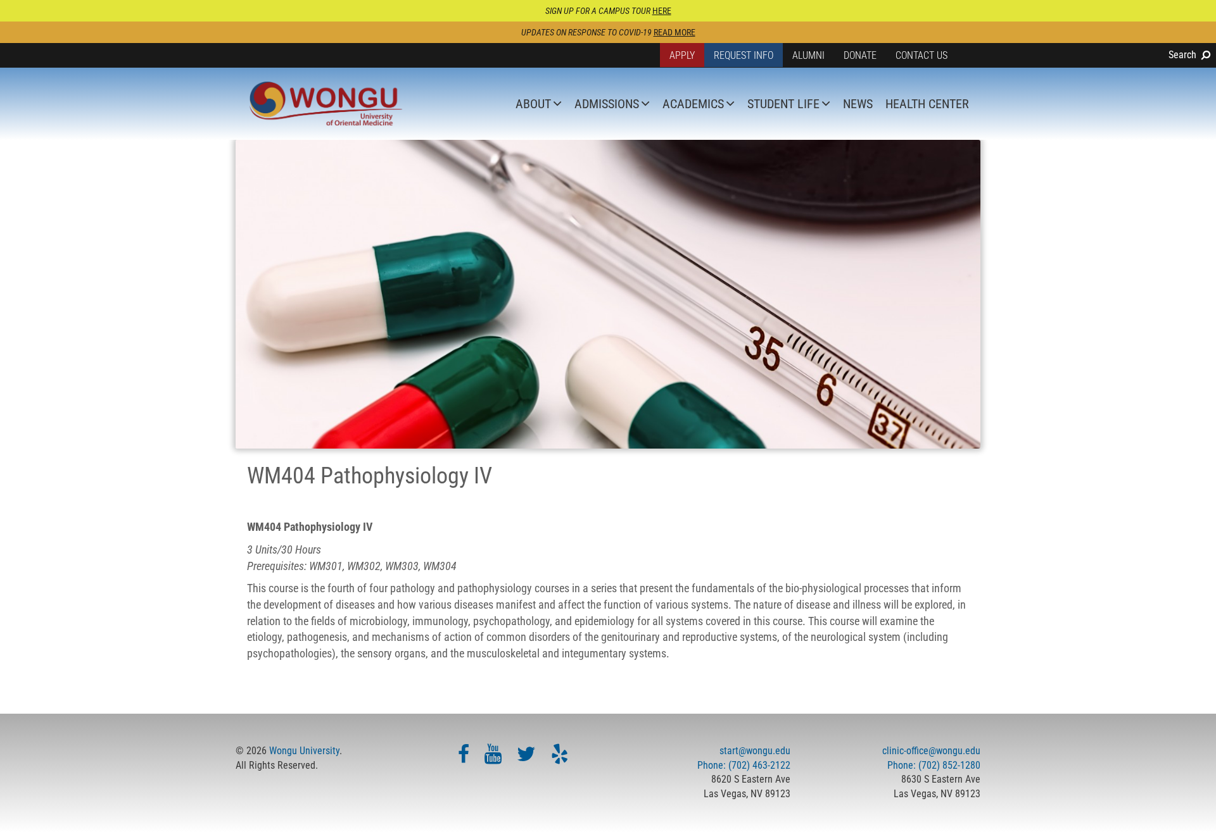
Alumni (808, 55)
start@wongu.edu (754, 751)
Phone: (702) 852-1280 (933, 765)
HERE (661, 11)
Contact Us (921, 55)
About (533, 103)
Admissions (606, 103)
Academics (693, 103)
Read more (674, 32)
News (858, 103)
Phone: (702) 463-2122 (743, 765)
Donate (860, 55)
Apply (682, 55)
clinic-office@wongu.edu (931, 751)
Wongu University (304, 751)
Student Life (783, 103)
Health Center (927, 103)
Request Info (743, 55)
